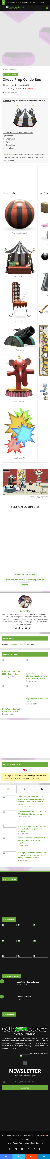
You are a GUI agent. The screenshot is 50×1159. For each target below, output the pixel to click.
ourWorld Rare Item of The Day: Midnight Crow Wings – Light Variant (36, 676)
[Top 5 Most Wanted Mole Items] (37, 691)
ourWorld (13, 70)
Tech (33, 1143)
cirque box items (15, 579)
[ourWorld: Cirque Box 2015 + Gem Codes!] (13, 664)
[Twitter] (23, 628)
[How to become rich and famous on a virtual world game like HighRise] (9, 829)
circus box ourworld (25, 574)
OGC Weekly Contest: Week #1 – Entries (11, 710)
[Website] (16, 628)
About (15, 1143)
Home (6, 70)
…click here (8, 154)
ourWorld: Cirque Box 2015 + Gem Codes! (11, 673)
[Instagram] (30, 628)
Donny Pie (9, 85)
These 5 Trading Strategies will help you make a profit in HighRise (31, 840)
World (27, 1143)
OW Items (14, 74)
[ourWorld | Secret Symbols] (8, 987)
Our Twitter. (9, 1014)
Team (21, 1143)
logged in (15, 644)
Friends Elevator (24, 997)
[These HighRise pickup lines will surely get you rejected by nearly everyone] (9, 959)
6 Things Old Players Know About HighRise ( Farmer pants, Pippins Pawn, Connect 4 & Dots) (32, 855)
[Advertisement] (25, 38)
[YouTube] (26, 628)
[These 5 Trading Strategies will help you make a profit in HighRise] (9, 843)
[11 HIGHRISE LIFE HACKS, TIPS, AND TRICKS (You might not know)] (9, 817)
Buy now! (39, 1143)
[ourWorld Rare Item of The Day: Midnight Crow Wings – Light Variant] (37, 665)
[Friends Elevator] (8, 1002)
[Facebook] (19, 628)
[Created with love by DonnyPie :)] (15, 7)
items (25, 585)
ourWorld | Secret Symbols (28, 982)
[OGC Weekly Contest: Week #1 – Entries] (13, 696)
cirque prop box (36, 579)
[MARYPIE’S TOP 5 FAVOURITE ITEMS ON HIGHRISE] (40, 962)
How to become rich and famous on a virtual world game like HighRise (32, 828)
